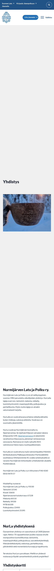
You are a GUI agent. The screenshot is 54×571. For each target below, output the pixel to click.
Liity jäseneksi (30, 17)
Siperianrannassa (25, 436)
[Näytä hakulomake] (49, 5)
